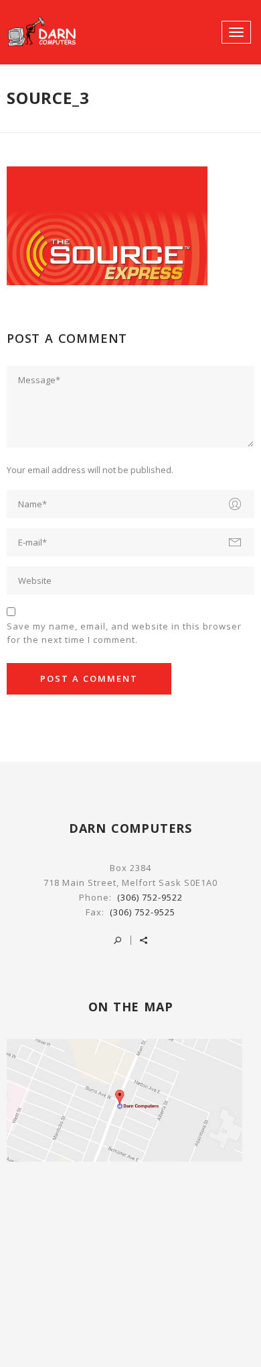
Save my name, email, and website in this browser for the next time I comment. (124, 633)
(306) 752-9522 (150, 897)
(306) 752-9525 (142, 912)
